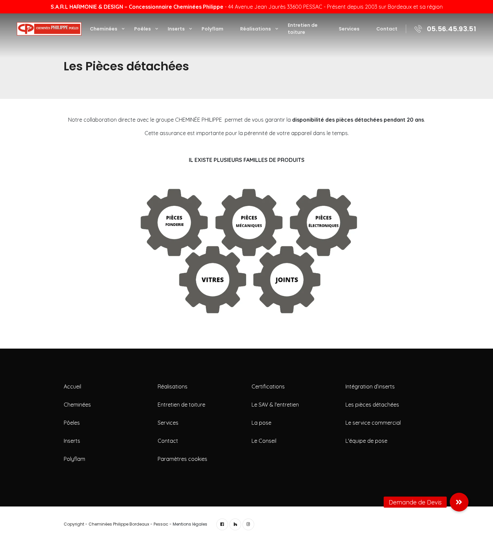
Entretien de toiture (303, 29)
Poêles (142, 28)
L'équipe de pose (366, 440)
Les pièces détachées (372, 404)
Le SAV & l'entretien (275, 404)
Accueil (72, 386)
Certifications (268, 386)
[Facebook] (222, 524)
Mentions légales (190, 524)
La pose (261, 422)
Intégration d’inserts (370, 386)
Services (349, 28)
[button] (459, 503)
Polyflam (212, 28)
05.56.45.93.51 (451, 28)
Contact (386, 28)
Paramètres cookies (182, 459)
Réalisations (255, 28)
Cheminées (103, 28)
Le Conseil (264, 440)
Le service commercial (373, 422)
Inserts (176, 28)
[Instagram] (248, 524)
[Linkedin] (235, 524)
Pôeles (72, 422)
